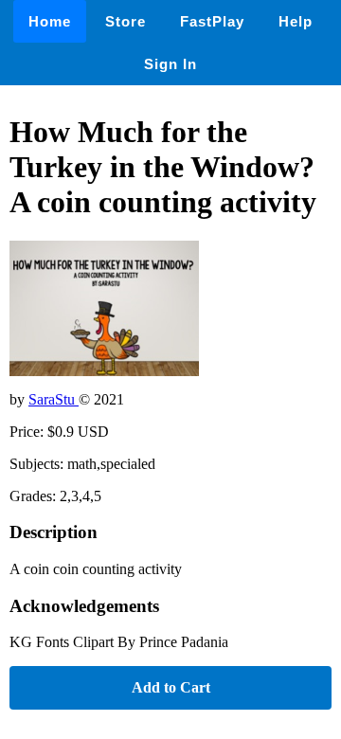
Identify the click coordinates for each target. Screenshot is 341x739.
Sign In (170, 64)
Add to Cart (171, 687)
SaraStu (53, 399)
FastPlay (212, 21)
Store (125, 21)
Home (49, 21)
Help (295, 21)
